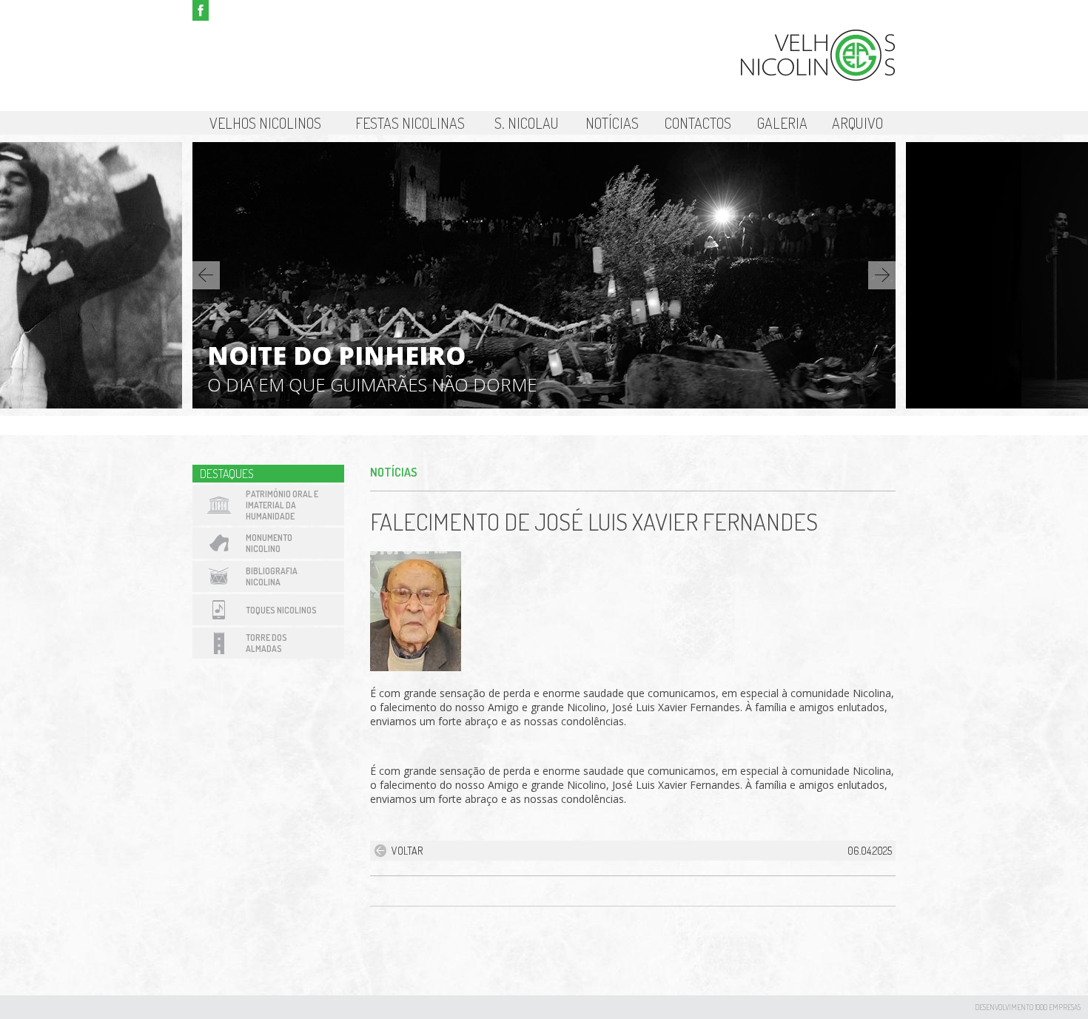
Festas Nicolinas (410, 122)
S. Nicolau (526, 122)
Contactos (698, 122)
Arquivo (857, 122)
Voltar (407, 850)
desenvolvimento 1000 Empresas (1028, 1007)
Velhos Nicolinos (265, 122)
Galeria (782, 122)
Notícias (612, 122)
